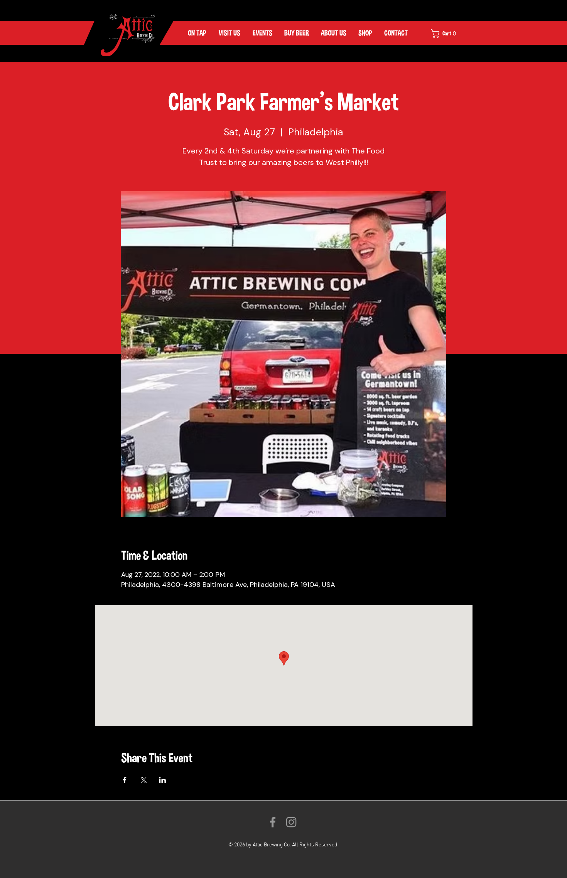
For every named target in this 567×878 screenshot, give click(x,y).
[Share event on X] (143, 780)
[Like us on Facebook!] (273, 822)
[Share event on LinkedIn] (162, 780)
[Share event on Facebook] (124, 780)
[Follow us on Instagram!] (291, 822)
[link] (448, 33)
